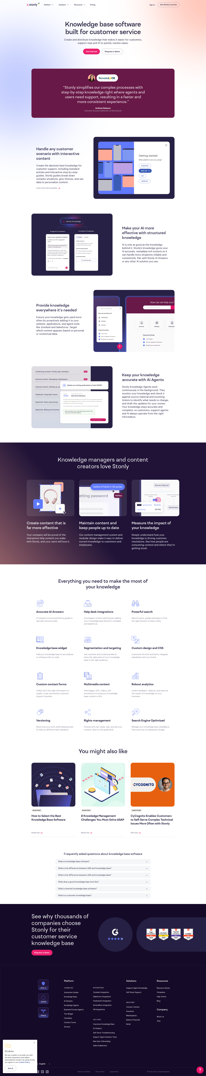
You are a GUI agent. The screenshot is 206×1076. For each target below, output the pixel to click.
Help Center (161, 997)
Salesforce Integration (102, 997)
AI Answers (68, 1001)
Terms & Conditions (83, 1071)
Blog (158, 1001)
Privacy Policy (100, 1071)
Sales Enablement (100, 1046)
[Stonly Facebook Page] (37, 1071)
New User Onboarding (101, 1041)
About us (160, 1017)
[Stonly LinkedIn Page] (47, 1071)
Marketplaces (131, 1016)
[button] (134, 168)
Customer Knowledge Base (103, 1024)
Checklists (68, 1018)
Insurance (130, 1011)
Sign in (152, 5)
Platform (47, 5)
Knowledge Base (70, 997)
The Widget (68, 1014)
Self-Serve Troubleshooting (104, 1033)
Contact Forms (70, 1022)
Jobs (158, 1021)
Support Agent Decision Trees (105, 1037)
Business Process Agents (74, 1010)
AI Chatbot (97, 1028)
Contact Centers (132, 1007)
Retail (128, 1024)
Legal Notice (114, 1071)
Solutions (62, 5)
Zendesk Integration (101, 992)
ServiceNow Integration (102, 1005)
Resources (78, 5)
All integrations (99, 1009)
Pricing (92, 5)
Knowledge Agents (71, 1005)
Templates (161, 992)
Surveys (67, 1027)
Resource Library (163, 988)
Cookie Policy (24, 1062)
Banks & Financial (133, 1020)
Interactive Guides (71, 992)
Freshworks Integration (102, 1001)
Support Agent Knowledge (136, 988)
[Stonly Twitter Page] (42, 1071)
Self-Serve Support (133, 992)
